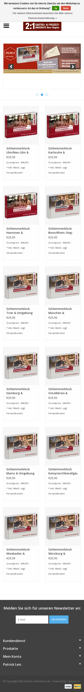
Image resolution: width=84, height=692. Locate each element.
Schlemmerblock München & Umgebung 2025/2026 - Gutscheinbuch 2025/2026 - (60, 311)
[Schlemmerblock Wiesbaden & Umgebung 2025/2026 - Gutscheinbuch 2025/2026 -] (21, 526)
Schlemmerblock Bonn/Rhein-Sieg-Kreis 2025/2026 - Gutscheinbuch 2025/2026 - (60, 231)
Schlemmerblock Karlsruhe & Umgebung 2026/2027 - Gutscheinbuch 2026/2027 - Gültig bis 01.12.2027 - (61, 150)
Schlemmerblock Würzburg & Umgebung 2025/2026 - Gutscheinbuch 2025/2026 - (60, 551)
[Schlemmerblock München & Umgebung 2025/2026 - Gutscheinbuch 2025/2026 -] (63, 285)
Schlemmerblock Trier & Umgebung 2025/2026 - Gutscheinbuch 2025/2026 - (19, 311)
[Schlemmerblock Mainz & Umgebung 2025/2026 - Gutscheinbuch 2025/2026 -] (21, 446)
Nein (66, 8)
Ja (55, 8)
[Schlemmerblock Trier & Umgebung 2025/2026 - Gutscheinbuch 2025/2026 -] (21, 285)
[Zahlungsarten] (67, 686)
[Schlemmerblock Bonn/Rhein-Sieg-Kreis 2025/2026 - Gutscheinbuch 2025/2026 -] (63, 205)
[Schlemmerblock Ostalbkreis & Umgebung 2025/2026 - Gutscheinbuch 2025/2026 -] (63, 365)
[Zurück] (11, 66)
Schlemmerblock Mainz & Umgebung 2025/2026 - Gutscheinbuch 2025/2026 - (20, 471)
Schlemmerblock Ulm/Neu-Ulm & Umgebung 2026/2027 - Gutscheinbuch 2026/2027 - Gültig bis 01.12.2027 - (19, 150)
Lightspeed (73, 681)
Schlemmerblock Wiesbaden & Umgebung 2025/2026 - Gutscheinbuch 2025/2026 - (18, 551)
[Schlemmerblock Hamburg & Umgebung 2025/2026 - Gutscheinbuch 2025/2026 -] (21, 365)
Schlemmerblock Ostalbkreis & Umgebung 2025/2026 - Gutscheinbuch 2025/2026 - (60, 391)
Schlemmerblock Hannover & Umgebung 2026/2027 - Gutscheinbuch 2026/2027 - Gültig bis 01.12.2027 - (19, 231)
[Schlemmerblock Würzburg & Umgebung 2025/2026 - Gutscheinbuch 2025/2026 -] (63, 526)
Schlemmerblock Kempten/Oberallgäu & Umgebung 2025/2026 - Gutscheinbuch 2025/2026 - (63, 471)
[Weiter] (73, 66)
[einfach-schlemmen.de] (48, 25)
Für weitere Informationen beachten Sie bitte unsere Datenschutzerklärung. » (43, 16)
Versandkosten (14, 172)
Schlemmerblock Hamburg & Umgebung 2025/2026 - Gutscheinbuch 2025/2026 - (18, 391)
